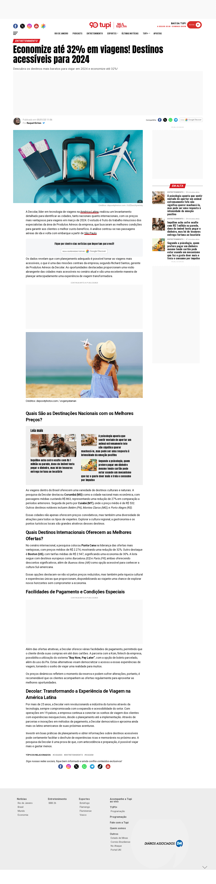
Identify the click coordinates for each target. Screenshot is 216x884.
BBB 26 (52, 803)
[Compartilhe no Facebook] (160, 120)
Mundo (21, 811)
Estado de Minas (119, 838)
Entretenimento (95, 33)
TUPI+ (113, 807)
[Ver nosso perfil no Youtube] (108, 768)
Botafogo (85, 803)
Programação (118, 811)
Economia (23, 814)
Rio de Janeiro (61, 33)
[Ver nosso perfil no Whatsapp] (84, 768)
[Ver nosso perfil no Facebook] (60, 768)
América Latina (89, 211)
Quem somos (118, 828)
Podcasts (77, 33)
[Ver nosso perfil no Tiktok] (100, 768)
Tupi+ (145, 33)
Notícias (22, 799)
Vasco (83, 814)
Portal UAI (116, 849)
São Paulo (90, 233)
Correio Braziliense (120, 842)
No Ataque (116, 845)
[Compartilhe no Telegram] (176, 120)
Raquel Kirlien (34, 123)
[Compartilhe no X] (165, 120)
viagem (89, 755)
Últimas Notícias (130, 33)
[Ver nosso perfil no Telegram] (92, 768)
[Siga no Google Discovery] (191, 121)
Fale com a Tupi (119, 822)
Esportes (111, 33)
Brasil (20, 807)
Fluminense (86, 811)
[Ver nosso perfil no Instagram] (68, 768)
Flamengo (85, 807)
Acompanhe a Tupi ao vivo (121, 800)
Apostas (158, 33)
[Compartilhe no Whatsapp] (170, 120)
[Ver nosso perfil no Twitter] (76, 768)
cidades (58, 755)
